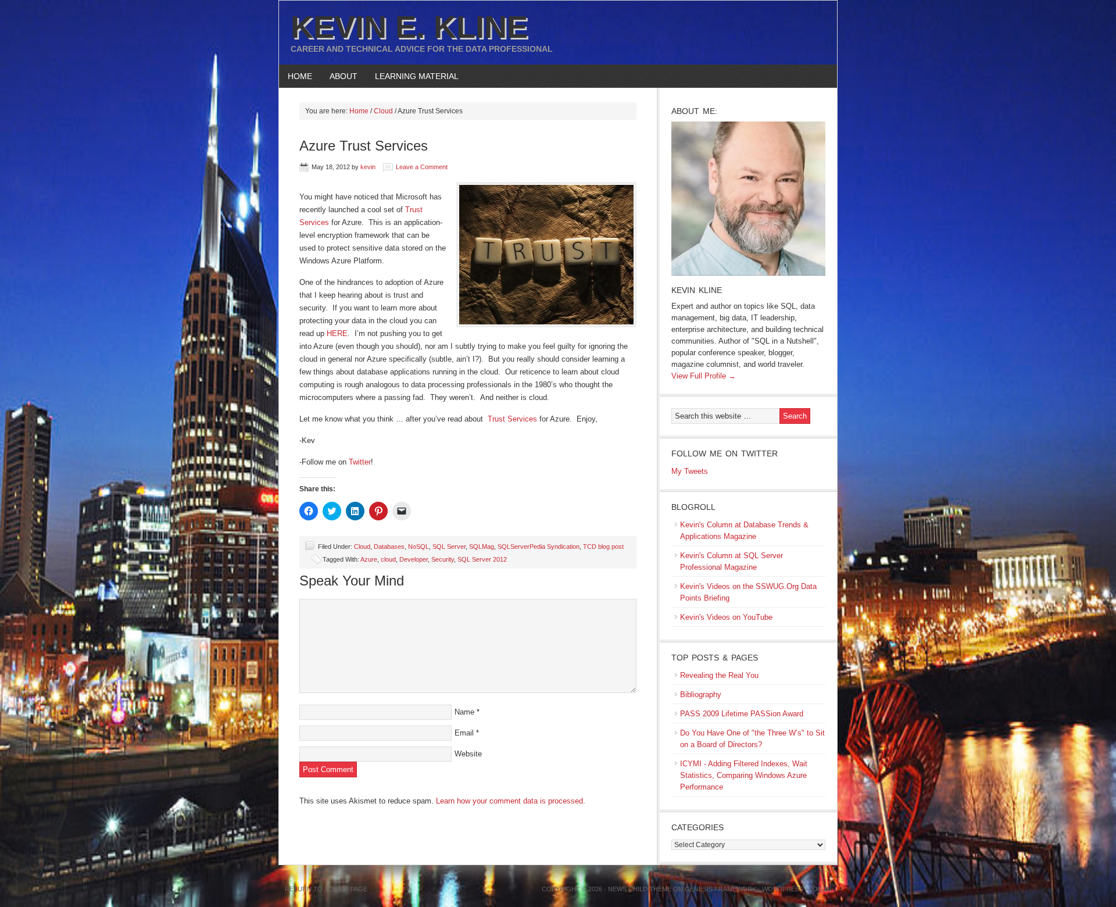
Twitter (360, 462)
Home (300, 76)
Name (464, 712)
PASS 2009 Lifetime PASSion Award (741, 713)
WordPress (782, 888)
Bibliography (700, 694)
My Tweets (689, 471)
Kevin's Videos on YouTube (726, 617)
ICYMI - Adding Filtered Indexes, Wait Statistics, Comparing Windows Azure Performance (743, 775)
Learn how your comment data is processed (509, 801)
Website (468, 753)
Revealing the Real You (719, 675)
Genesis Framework (720, 888)
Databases (389, 546)
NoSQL (418, 546)
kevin (367, 166)
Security (442, 559)
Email (464, 733)
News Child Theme (639, 888)
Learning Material (412, 76)
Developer (413, 559)
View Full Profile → (703, 376)
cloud (388, 559)
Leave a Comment (422, 166)
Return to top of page (326, 888)
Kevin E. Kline (409, 26)
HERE (337, 333)
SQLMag (481, 546)
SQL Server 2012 (482, 559)
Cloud (362, 546)
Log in (820, 888)
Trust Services (512, 419)
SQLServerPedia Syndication (539, 546)
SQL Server (449, 546)
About (339, 76)
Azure (368, 559)
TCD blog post (603, 546)
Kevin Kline (696, 290)
